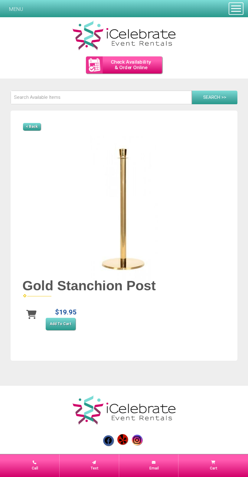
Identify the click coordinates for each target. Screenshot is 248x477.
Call (34, 468)
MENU (16, 9)
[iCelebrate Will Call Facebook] (108, 440)
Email (153, 468)
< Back (32, 126)
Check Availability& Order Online (131, 64)
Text (94, 468)
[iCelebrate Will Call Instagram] (137, 440)
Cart (213, 468)
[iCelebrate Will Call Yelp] (122, 439)
